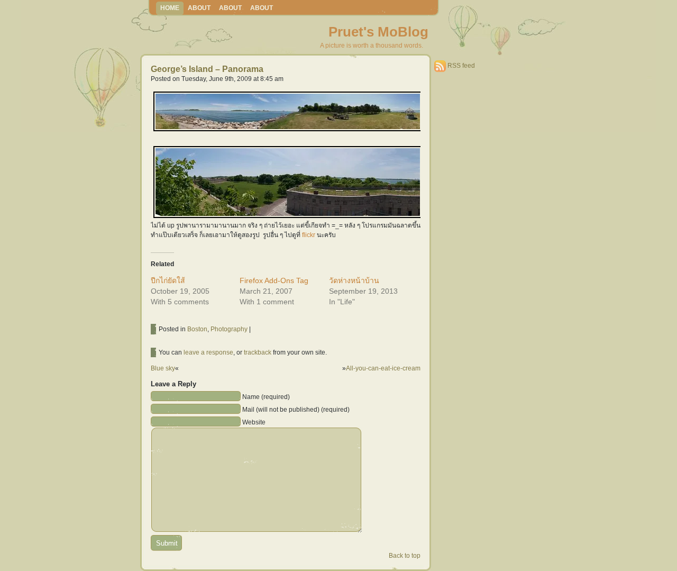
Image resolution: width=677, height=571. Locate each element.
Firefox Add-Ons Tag (274, 280)
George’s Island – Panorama (207, 69)
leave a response (208, 352)
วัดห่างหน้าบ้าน (354, 280)
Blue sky (163, 368)
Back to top (404, 555)
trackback (257, 352)
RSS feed (461, 65)
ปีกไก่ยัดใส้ (168, 280)
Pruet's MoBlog (378, 32)
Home (169, 8)
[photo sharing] (287, 130)
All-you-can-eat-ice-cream (383, 368)
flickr (308, 235)
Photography (229, 329)
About (199, 8)
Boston (197, 329)
